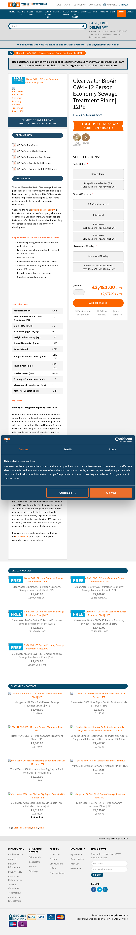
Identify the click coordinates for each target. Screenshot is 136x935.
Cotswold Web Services (116, 918)
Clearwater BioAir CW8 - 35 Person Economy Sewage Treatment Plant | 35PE (37, 655)
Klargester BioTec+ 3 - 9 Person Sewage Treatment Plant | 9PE (37, 704)
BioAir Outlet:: (80, 163)
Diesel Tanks (30, 13)
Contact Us (95, 4)
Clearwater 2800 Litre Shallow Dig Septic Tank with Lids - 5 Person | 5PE (37, 804)
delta (41, 827)
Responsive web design (89, 918)
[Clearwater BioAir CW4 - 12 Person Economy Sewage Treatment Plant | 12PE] (37, 80)
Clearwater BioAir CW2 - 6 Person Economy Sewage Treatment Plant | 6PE (37, 588)
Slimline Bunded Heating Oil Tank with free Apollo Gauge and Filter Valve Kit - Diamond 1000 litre (99, 737)
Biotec (28, 827)
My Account (76, 854)
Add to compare (117, 313)
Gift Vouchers (56, 863)
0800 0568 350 (22, 536)
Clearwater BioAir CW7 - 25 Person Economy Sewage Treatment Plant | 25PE (99, 622)
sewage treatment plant (43, 209)
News (58, 4)
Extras (130, 11)
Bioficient (18, 827)
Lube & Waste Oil (48, 14)
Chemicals (86, 11)
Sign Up (97, 874)
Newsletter (76, 868)
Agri (95, 11)
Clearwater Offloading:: (84, 246)
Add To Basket (98, 302)
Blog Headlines (57, 872)
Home (12, 11)
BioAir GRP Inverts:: (82, 194)
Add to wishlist (102, 313)
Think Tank (55, 854)
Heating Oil (21, 13)
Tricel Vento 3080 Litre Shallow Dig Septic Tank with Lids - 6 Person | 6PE (37, 771)
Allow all (111, 492)
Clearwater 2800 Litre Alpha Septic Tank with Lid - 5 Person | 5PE (99, 704)
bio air (35, 827)
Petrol (57, 11)
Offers (121, 11)
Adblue (39, 11)
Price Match (35, 857)
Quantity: (77, 285)
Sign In (67, 4)
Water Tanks (66, 13)
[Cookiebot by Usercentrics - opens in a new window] (117, 439)
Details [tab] (68, 449)
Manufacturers (107, 11)
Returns (33, 866)
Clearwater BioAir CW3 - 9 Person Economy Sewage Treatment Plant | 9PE (99, 588)
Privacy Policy (15, 871)
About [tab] (112, 449)
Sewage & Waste (75, 14)
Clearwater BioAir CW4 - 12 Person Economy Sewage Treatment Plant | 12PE (50, 53)
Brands (53, 859)
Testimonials (80, 4)
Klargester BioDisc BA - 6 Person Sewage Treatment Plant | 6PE (99, 804)
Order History (77, 859)
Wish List (74, 863)
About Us (12, 859)
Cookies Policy (15, 854)
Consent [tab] (24, 449)
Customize (65, 492)
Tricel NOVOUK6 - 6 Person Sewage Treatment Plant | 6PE (37, 737)
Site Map (33, 871)
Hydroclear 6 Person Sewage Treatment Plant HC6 (99, 765)
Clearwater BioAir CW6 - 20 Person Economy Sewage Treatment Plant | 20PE (37, 622)
